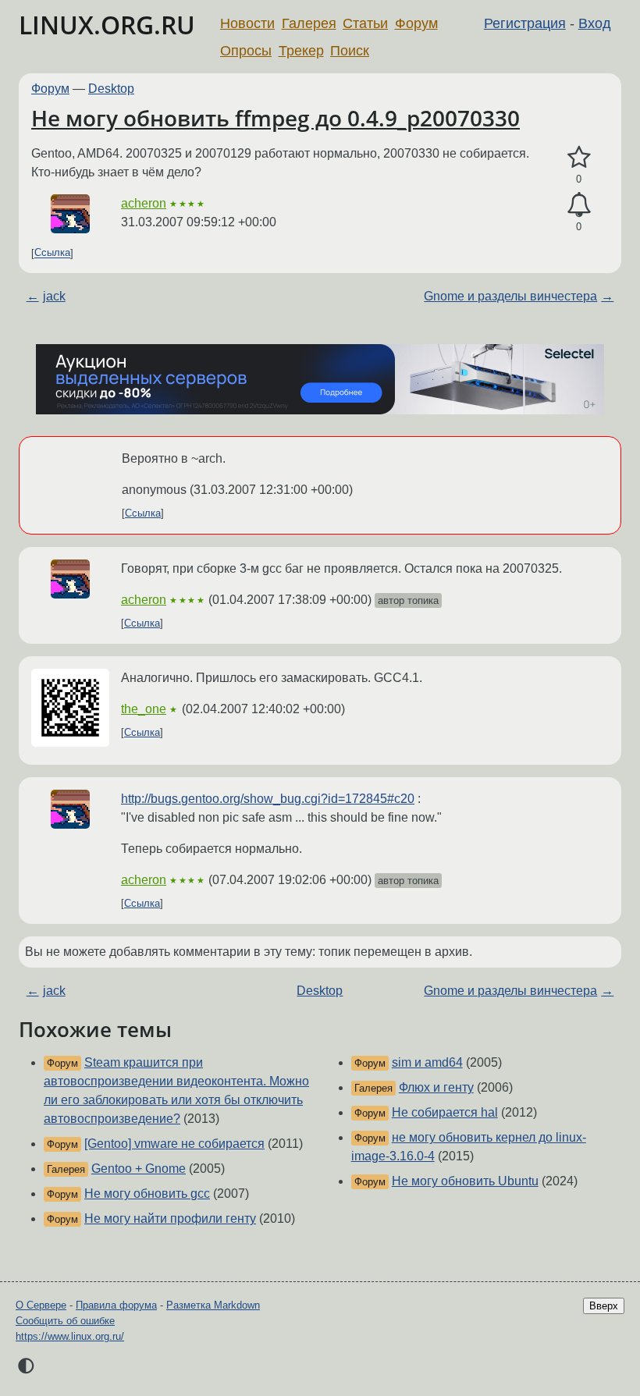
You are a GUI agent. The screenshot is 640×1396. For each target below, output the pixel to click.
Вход (594, 23)
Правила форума (116, 1305)
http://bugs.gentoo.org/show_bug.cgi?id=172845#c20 (267, 798)
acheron (143, 203)
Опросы (246, 51)
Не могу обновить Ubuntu (465, 1181)
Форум (416, 23)
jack (54, 296)
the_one (143, 709)
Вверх (603, 1306)
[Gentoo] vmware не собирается (174, 1143)
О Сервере (41, 1305)
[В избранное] (578, 158)
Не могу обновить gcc (147, 1193)
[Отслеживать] (578, 205)
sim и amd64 (427, 1062)
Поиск (349, 51)
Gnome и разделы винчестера (510, 296)
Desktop (111, 88)
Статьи (365, 23)
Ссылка (52, 253)
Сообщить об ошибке (65, 1321)
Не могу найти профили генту (170, 1218)
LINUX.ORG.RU (107, 24)
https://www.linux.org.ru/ (70, 1336)
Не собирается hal (445, 1112)
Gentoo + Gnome (138, 1168)
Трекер (301, 51)
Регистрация (525, 23)
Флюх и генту (436, 1087)
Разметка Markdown (213, 1305)
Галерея (309, 23)
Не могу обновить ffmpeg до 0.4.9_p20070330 (275, 118)
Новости (247, 23)
